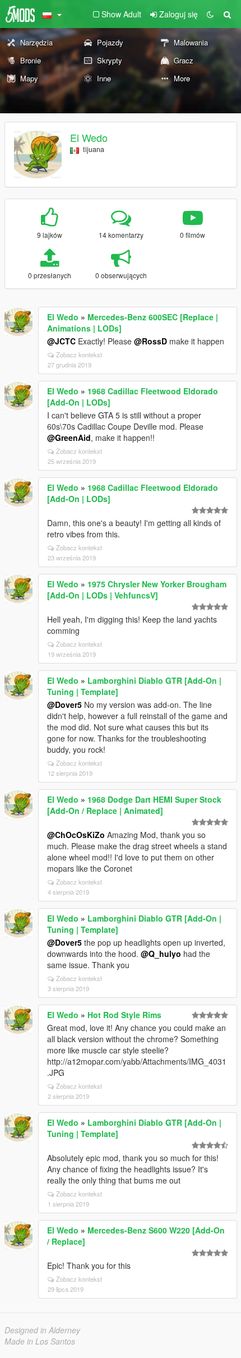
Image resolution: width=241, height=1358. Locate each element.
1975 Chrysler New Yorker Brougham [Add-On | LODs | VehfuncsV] (136, 589)
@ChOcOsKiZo (76, 834)
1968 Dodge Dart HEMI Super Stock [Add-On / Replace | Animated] (134, 805)
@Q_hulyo (161, 953)
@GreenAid (69, 437)
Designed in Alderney (42, 1330)
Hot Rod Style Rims (124, 1014)
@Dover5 (64, 704)
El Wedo (89, 137)
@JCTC (61, 341)
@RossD (150, 341)
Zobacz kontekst (79, 354)
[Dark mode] (210, 14)
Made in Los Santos (39, 1341)
